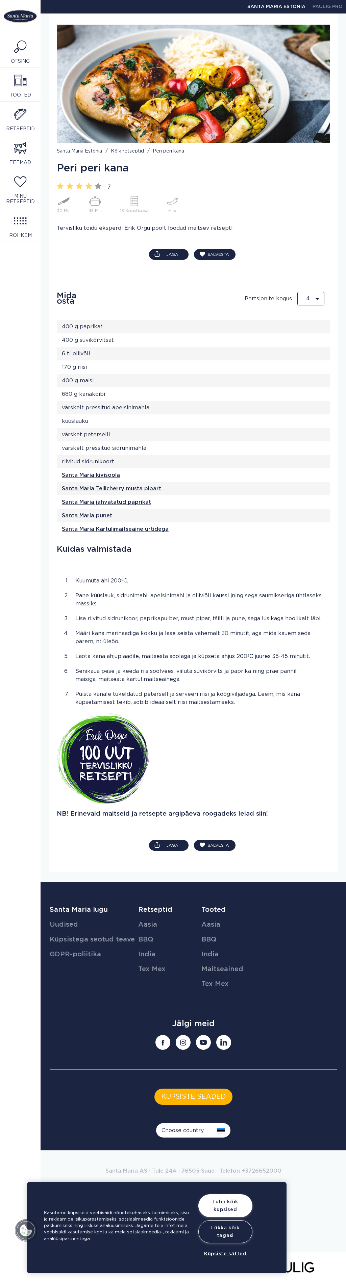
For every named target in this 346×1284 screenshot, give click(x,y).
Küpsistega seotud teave (92, 939)
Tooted (213, 909)
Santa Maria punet (87, 515)
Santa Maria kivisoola (91, 475)
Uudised (64, 924)
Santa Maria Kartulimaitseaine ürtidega (115, 529)
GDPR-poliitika (75, 954)
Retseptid (155, 909)
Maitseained (222, 969)
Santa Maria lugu (79, 909)
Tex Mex (152, 969)
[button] (26, 1230)
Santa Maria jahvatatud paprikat (106, 502)
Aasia (147, 924)
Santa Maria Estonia (276, 6)
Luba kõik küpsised (225, 1205)
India (146, 954)
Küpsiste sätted (225, 1253)
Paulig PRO (328, 6)
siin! (262, 814)
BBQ (145, 939)
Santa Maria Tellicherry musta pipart (111, 488)
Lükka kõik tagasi (225, 1231)
